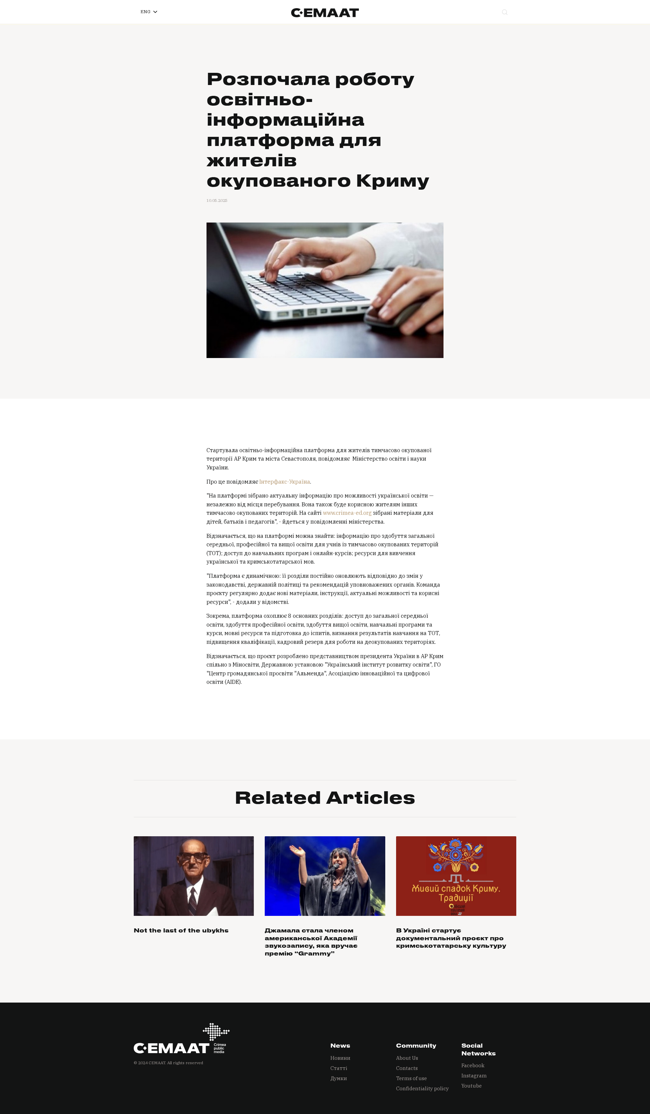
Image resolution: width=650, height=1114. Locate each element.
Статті (338, 1068)
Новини (340, 1058)
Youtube (471, 1086)
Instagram (474, 1075)
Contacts (407, 1068)
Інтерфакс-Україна (284, 481)
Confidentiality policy (422, 1088)
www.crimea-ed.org (347, 512)
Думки (338, 1078)
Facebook (472, 1065)
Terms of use (411, 1078)
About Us (407, 1058)
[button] (149, 12)
